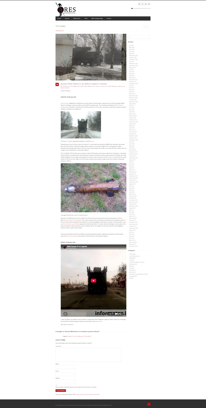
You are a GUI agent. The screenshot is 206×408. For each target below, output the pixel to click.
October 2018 (132, 138)
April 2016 (131, 192)
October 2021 (132, 81)
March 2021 (132, 93)
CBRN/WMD (132, 258)
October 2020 (132, 99)
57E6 (78, 86)
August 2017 (132, 160)
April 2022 (131, 75)
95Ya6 (85, 86)
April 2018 (131, 148)
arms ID (93, 86)
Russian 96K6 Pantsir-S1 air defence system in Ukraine (84, 83)
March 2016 (132, 194)
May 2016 (131, 190)
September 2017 (133, 158)
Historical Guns (133, 264)
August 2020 (132, 104)
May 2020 (131, 110)
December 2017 (133, 152)
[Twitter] (139, 4)
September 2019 (133, 122)
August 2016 (132, 184)
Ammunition (132, 254)
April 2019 (131, 128)
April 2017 (131, 168)
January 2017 (132, 174)
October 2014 (132, 226)
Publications (76, 18)
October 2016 (132, 180)
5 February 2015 (66, 86)
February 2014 (133, 242)
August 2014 (132, 230)
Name (58, 364)
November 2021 (133, 79)
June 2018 (131, 144)
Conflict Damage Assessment (136, 262)
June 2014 (131, 234)
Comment (59, 346)
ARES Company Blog (97, 18)
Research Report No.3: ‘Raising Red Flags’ (74, 220)
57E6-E (82, 86)
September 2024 (133, 59)
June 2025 (131, 51)
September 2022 (133, 65)
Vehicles (131, 278)
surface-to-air (121, 86)
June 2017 (131, 164)
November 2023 (133, 63)
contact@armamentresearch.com (141, 8)
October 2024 (132, 57)
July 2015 (131, 210)
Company (131, 260)
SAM (110, 86)
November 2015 (133, 202)
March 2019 (132, 130)
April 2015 (131, 214)
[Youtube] (145, 4)
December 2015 (133, 200)
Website (58, 378)
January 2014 (132, 244)
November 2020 (133, 97)
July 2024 (131, 61)
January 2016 (132, 198)
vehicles (67, 88)
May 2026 (131, 47)
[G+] (148, 4)
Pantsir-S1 (98, 86)
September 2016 (133, 182)
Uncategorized (133, 276)
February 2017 (133, 172)
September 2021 (133, 83)
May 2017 (131, 166)
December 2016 (133, 176)
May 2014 (131, 236)
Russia (103, 86)
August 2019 (132, 124)
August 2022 (132, 67)
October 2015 (132, 204)
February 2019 (133, 132)
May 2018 (131, 146)
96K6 (89, 86)
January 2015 (132, 220)
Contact (109, 18)
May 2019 (131, 126)
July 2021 (131, 85)
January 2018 (132, 150)
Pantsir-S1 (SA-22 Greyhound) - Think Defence (79, 336)
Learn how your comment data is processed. (87, 394)
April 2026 (131, 49)
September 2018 (133, 140)
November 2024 (133, 55)
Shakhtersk (114, 86)
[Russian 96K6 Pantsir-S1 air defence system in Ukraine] (91, 57)
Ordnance (131, 268)
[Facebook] (142, 4)
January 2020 (132, 118)
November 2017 (133, 154)
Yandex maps (98, 321)
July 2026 (131, 45)
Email (57, 371)
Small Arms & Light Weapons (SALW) (138, 274)
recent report (65, 103)
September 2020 (133, 102)
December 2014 (133, 222)
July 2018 (131, 142)
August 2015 (132, 208)
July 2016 (131, 186)
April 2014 (131, 238)
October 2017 (132, 156)
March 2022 (132, 77)
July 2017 (131, 162)
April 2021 (131, 91)
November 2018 (133, 136)
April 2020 (131, 112)
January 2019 (132, 134)
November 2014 (133, 224)
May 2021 (131, 89)
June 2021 (131, 87)
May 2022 (131, 73)
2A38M (74, 86)
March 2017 (132, 170)
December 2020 (133, 95)
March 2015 (132, 216)
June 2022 (131, 71)
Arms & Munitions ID (134, 256)
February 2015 (133, 218)
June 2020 (131, 108)
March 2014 (132, 240)
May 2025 (131, 53)
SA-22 (106, 86)
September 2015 (133, 206)
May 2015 (131, 212)
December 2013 (133, 246)
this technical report (72, 236)
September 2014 (133, 228)
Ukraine (63, 88)
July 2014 (131, 232)
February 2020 (133, 116)
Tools (85, 18)
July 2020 (131, 106)
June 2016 (131, 188)
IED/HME (131, 266)
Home (59, 18)
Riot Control (132, 272)
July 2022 (131, 69)
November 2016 (133, 178)
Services (67, 18)
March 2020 (132, 114)
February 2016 (133, 196)
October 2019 (132, 120)
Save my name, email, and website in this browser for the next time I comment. (76, 387)
